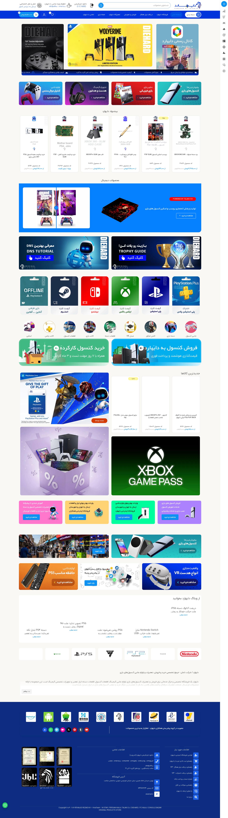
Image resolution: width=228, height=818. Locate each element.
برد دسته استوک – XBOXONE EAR (186, 154)
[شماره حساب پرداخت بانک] (196, 779)
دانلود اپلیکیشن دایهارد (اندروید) (141, 755)
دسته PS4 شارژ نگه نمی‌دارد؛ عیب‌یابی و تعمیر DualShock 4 (36, 633)
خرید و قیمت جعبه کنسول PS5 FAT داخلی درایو (34, 155)
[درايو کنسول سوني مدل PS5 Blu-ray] (125, 394)
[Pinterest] (74, 729)
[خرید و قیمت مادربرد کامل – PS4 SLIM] (64, 133)
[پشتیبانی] (5, 805)
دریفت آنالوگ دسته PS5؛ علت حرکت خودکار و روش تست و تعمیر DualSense (183, 611)
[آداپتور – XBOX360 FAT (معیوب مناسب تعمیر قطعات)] (155, 394)
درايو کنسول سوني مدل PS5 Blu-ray (125, 416)
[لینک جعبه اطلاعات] (84, 5)
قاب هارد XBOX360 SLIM (94, 154)
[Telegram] (56, 729)
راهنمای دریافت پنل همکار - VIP (181, 767)
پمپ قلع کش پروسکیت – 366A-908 (125, 155)
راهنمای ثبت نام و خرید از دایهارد (181, 761)
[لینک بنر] (179, 93)
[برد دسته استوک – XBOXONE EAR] (186, 133)
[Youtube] (86, 729)
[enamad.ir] (157, 794)
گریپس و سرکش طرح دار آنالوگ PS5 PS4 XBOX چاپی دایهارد (186, 416)
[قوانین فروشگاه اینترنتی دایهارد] (196, 755)
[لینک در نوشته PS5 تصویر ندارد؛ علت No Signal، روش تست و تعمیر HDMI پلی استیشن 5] (73, 610)
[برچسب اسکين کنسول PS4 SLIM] (155, 133)
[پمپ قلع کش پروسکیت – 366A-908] (125, 133)
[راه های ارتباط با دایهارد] (196, 791)
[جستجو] (101, 5)
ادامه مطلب (183, 615)
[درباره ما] (196, 797)
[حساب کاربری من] (44, 14)
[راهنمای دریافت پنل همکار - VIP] (196, 767)
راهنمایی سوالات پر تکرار (183, 785)
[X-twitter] (68, 729)
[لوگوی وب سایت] (188, 5)
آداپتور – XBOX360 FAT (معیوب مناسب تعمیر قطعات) (156, 416)
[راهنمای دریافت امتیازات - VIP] (196, 773)
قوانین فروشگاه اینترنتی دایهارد (181, 755)
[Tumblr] (80, 729)
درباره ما (189, 797)
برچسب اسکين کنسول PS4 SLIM (155, 154)
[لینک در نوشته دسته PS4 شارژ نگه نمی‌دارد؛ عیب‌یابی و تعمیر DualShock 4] (36, 614)
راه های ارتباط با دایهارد (184, 791)
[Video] (62, 729)
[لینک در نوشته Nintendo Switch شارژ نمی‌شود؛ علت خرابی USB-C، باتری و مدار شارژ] (146, 614)
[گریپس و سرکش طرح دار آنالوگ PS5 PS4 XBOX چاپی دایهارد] (186, 394)
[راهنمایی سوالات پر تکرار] (196, 785)
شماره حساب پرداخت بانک (183, 779)
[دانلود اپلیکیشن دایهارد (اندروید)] (157, 755)
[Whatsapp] (50, 729)
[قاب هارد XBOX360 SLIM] (95, 133)
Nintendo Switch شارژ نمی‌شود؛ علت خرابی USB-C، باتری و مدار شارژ (146, 633)
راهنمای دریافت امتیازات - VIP (182, 773)
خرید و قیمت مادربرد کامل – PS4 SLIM (64, 155)
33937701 (62, 6)
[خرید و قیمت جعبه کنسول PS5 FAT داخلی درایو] (34, 133)
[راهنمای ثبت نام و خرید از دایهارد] (196, 761)
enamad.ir (149, 794)
